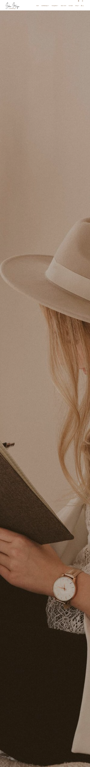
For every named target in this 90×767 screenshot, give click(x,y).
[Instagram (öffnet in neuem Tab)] (82, 1)
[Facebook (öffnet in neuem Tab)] (79, 1)
